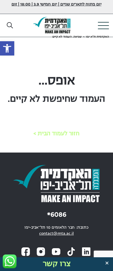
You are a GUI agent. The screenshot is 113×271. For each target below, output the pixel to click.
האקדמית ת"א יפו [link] (97, 37)
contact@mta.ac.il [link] (56, 233)
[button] (10, 25)
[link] (7, 48)
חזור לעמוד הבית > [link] (56, 133)
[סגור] (107, 263)
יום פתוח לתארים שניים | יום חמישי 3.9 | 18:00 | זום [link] (56, 4)
